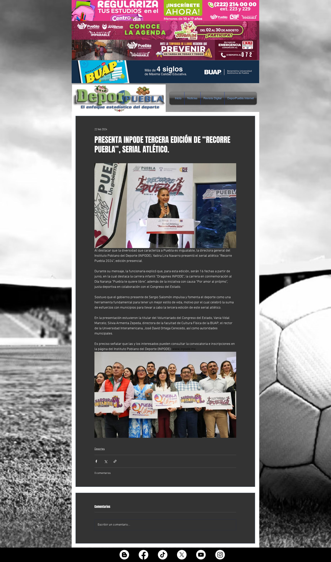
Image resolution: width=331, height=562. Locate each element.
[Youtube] (201, 555)
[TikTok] (162, 555)
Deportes (99, 449)
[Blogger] (124, 555)
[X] (182, 555)
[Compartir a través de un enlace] (115, 461)
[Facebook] (143, 555)
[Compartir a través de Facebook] (96, 461)
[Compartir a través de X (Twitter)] (105, 461)
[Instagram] (220, 555)
